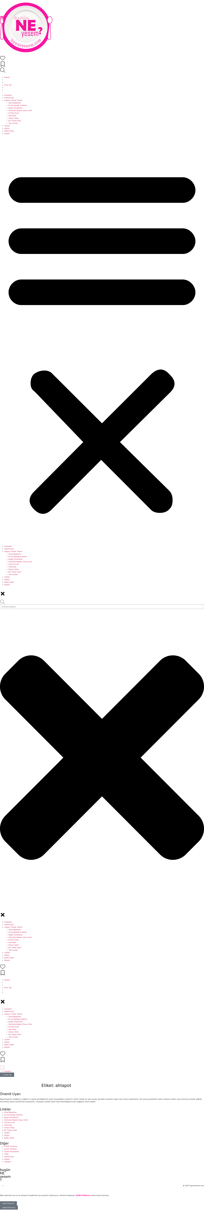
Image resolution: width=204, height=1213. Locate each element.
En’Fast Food (13, 113)
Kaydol (7, 77)
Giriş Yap (8, 85)
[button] (102, 340)
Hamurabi (12, 115)
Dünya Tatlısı (13, 118)
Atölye (6, 128)
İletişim (7, 133)
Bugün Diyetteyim (15, 108)
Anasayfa (8, 95)
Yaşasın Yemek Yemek (13, 100)
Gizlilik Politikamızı (83, 1195)
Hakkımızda (9, 98)
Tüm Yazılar (13, 123)
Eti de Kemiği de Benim (17, 105)
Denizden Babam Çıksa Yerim (20, 110)
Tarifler (7, 126)
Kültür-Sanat (9, 131)
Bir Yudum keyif (14, 121)
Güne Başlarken (14, 103)
